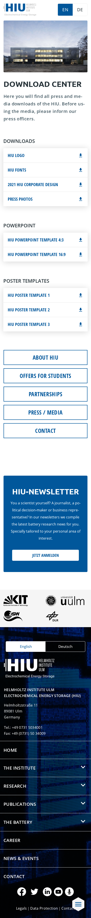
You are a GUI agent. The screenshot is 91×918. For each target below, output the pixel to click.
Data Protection (44, 908)
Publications (20, 804)
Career (12, 840)
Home (10, 750)
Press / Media (45, 412)
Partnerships (45, 394)
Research (15, 786)
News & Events (21, 858)
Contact (45, 431)
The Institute (20, 768)
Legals (21, 908)
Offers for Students (45, 376)
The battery (18, 822)
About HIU (46, 357)
